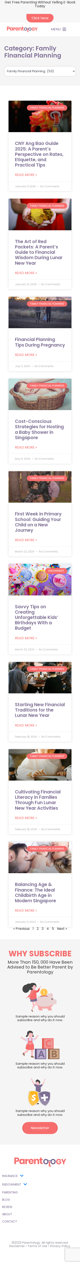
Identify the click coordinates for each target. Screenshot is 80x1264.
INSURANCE (10, 1176)
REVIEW (7, 1207)
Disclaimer (17, 1246)
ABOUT (7, 1214)
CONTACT (9, 1221)
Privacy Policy (60, 1246)
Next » (62, 928)
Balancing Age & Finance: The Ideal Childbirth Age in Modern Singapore (35, 892)
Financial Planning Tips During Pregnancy (40, 342)
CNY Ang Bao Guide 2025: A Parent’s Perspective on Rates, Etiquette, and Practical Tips (39, 154)
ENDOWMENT (11, 1184)
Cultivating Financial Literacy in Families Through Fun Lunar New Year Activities (38, 800)
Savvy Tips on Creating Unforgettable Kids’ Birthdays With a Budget (36, 617)
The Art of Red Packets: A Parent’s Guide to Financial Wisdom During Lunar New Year (39, 252)
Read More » (26, 175)
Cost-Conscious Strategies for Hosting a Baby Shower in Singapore (39, 429)
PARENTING (10, 1192)
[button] (56, 29)
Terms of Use (37, 1246)
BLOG (6, 1200)
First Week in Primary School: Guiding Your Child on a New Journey (38, 522)
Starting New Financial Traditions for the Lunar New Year (40, 709)
